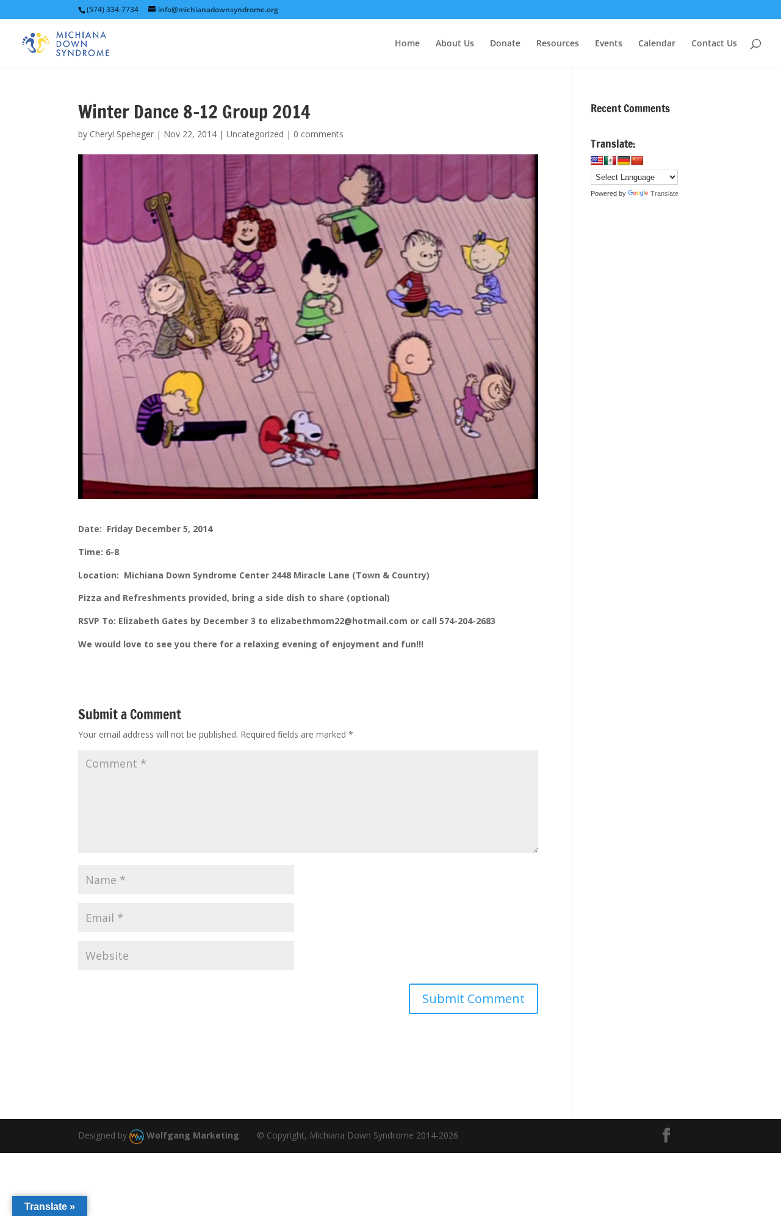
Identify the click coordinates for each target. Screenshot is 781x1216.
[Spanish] (610, 160)
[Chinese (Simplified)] (637, 160)
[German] (623, 160)
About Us (455, 44)
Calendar (656, 44)
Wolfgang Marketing (191, 1135)
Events (608, 44)
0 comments (318, 134)
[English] (597, 160)
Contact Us (714, 44)
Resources (557, 44)
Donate (505, 44)
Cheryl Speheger (122, 134)
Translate (664, 193)
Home (407, 44)
